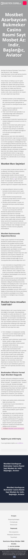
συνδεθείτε (20, 443)
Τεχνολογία (13, 537)
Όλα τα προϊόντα (13, 532)
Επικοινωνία (13, 524)
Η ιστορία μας (13, 522)
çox (14, 179)
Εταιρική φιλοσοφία (13, 519)
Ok (14, 556)
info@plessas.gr (14, 549)
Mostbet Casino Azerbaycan (16, 428)
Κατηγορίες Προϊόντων (13, 534)
